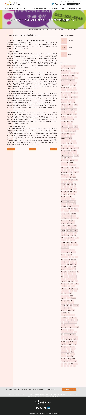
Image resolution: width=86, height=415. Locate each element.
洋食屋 (62, 286)
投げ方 (67, 87)
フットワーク (63, 90)
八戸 (62, 339)
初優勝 (71, 307)
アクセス (71, 73)
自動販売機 (63, 230)
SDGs (69, 329)
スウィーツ (71, 97)
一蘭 (68, 240)
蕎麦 (75, 235)
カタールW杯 (67, 213)
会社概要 (62, 70)
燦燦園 (74, 269)
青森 (69, 220)
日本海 (77, 218)
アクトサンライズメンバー (65, 75)
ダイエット (67, 174)
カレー (62, 261)
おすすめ (74, 344)
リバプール (68, 252)
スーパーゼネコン (64, 138)
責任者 (71, 186)
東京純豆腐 (76, 155)
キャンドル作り (70, 145)
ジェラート (73, 102)
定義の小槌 (75, 225)
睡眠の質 (71, 162)
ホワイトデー (68, 196)
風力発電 (74, 177)
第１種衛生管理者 (64, 172)
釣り (68, 264)
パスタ (71, 254)
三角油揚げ (63, 225)
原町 (69, 312)
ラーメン (62, 189)
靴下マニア (63, 196)
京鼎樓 (62, 283)
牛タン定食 (63, 341)
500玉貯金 (74, 90)
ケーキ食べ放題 (68, 201)
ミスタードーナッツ (64, 317)
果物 (65, 286)
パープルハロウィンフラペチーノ (67, 332)
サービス (62, 68)
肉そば (62, 111)
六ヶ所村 (65, 339)
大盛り (62, 174)
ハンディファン (67, 259)
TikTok (70, 119)
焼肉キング (71, 237)
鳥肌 (62, 186)
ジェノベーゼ (76, 305)
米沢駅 (72, 351)
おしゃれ (75, 191)
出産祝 (66, 324)
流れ (62, 293)
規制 (76, 257)
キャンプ (75, 264)
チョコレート (63, 143)
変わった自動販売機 (69, 230)
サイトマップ (55, 396)
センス (65, 182)
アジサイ (68, 298)
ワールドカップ (63, 128)
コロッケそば (66, 211)
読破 (75, 184)
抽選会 (73, 220)
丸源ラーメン (74, 109)
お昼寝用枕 (72, 160)
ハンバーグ (76, 283)
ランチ (66, 104)
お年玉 (76, 92)
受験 (69, 208)
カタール (62, 223)
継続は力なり (66, 186)
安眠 (65, 157)
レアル (70, 269)
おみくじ (68, 356)
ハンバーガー (63, 184)
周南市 (62, 344)
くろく (69, 266)
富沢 (69, 286)
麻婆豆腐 (62, 99)
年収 (76, 363)
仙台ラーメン (70, 232)
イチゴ (62, 271)
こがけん (62, 288)
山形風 (66, 346)
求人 (66, 177)
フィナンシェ (68, 288)
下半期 (73, 288)
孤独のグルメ (63, 240)
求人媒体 (67, 68)
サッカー (71, 126)
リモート (62, 179)
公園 (69, 281)
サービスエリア (73, 242)
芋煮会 (62, 346)
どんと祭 (62, 85)
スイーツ (62, 201)
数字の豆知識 (63, 206)
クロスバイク (63, 136)
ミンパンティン (63, 102)
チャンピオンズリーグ (65, 247)
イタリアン (63, 254)
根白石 (65, 145)
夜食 (70, 322)
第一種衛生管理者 (64, 215)
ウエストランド (63, 351)
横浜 (62, 334)
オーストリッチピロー (65, 160)
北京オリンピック (73, 165)
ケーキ (68, 121)
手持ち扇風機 (73, 259)
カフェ (76, 97)
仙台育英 (66, 307)
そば (62, 211)
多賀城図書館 (67, 150)
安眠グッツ (69, 157)
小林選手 (71, 167)
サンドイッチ (69, 203)
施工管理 (70, 339)
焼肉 (71, 174)
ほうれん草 (67, 191)
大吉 (72, 356)
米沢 (73, 128)
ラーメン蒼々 (67, 300)
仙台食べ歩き (72, 223)
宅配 (66, 179)
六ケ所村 (62, 177)
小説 (65, 271)
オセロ (73, 179)
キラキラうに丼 (70, 303)
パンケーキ (63, 305)
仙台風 (70, 346)
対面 (68, 136)
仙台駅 (62, 119)
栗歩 (70, 131)
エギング (62, 329)
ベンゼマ (62, 252)
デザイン (64, 194)
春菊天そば (72, 211)
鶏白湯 (75, 332)
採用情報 (76, 73)
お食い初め (74, 361)
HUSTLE (70, 276)
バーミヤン (66, 322)
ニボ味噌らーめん (71, 310)
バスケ (75, 276)
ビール (62, 218)
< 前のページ (11, 149)
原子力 (70, 177)
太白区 (70, 293)
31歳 (69, 363)
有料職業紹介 (72, 68)
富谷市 (62, 324)
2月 (73, 119)
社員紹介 (73, 75)
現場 (66, 220)
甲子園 (62, 307)
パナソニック (63, 356)
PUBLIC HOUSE (64, 155)
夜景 (69, 109)
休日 (71, 87)
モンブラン (66, 131)
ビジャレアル (73, 252)
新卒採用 (62, 80)
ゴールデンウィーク (64, 257)
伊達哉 (71, 295)
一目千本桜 (67, 235)
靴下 (71, 191)
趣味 (62, 145)
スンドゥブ (71, 155)
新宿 (75, 341)
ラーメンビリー (63, 208)
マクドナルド (70, 182)
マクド (68, 184)
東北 (74, 339)
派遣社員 (72, 363)
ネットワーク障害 (69, 114)
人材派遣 (74, 65)
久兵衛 (75, 232)
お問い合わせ (68, 70)
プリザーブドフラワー (74, 148)
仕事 (62, 182)
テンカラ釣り (63, 264)
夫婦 (71, 143)
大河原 (71, 235)
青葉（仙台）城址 (64, 109)
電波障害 (62, 114)
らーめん (62, 269)
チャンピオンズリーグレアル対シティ (67, 249)
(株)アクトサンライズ (72, 82)
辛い (62, 157)
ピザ (67, 254)
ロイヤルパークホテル (65, 295)
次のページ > (53, 149)
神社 (71, 85)
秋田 (68, 353)
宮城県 (62, 65)
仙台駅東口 (74, 266)
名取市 (67, 305)
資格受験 (70, 172)
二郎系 (65, 232)
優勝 (66, 269)
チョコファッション (73, 317)
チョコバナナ (68, 225)
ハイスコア (69, 90)
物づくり (75, 143)
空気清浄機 (72, 353)
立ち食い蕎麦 (63, 353)
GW (70, 257)
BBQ (71, 264)
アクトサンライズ (64, 82)
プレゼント (71, 104)
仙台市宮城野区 (63, 312)
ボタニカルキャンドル (65, 148)
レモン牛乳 (63, 242)
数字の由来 (69, 206)
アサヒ (73, 218)
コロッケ (71, 261)
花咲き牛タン (63, 298)
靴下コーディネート (71, 194)
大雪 (62, 131)
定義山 (67, 223)
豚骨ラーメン (72, 240)
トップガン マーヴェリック (71, 278)
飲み (69, 179)
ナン (67, 341)
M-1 (68, 351)
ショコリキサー (71, 324)
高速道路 (68, 242)
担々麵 (76, 281)
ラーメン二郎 (75, 172)
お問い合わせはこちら (72, 4)
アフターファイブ (69, 189)
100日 (69, 358)
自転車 (73, 133)
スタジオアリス (63, 358)
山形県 (77, 128)
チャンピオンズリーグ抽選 (65, 315)
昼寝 (76, 160)
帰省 (73, 257)
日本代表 (75, 126)
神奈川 (65, 363)
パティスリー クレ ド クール (70, 334)
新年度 (62, 213)
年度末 (77, 211)
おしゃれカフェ (73, 150)
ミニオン (62, 92)
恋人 (68, 143)
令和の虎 (70, 138)
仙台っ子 (75, 189)
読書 (72, 184)
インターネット (70, 116)
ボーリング (63, 87)
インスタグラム (67, 133)
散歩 (76, 261)
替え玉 (66, 111)
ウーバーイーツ (75, 206)
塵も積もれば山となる (69, 92)
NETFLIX (66, 276)
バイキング (67, 261)
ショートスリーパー (64, 165)
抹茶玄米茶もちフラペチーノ (66, 361)
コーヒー (74, 201)
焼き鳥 (62, 266)
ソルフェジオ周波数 (64, 162)
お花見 (62, 235)
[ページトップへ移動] (78, 389)
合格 (69, 215)
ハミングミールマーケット (70, 99)
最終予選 (69, 128)
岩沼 (62, 237)
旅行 (62, 259)
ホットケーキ (63, 203)
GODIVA (72, 286)
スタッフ (67, 85)
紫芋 (72, 329)
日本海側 (62, 220)
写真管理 (73, 358)
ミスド (73, 315)
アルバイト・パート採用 (70, 80)
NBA (62, 276)
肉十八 (72, 300)
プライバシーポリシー (65, 73)
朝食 (62, 363)
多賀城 (62, 150)
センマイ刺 (67, 283)
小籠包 (72, 281)
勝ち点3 (70, 344)
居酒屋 (66, 119)
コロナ (75, 85)
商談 (71, 136)
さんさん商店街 (63, 303)
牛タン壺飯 (75, 322)
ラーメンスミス (63, 310)
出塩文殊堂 (74, 298)
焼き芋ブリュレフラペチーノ (66, 327)
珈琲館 (74, 203)
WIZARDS (71, 341)
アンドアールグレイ (64, 97)
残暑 (62, 322)
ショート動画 (63, 121)
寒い (72, 208)
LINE (74, 87)
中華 (69, 102)
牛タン (75, 116)
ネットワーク (63, 116)
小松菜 (62, 191)
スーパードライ (67, 218)
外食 (71, 305)
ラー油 (76, 230)
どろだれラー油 (71, 111)
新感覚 (62, 133)
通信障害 (75, 114)
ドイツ (66, 344)
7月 (76, 288)
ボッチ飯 (76, 237)
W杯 (73, 346)
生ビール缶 (74, 215)
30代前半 (75, 104)
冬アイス (76, 167)
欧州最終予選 (73, 213)
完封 (76, 179)
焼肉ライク (66, 237)
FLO (72, 121)
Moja (66, 266)
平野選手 (62, 167)
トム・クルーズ (63, 281)
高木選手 (67, 167)
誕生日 (62, 104)
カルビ (71, 283)
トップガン (63, 278)
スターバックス (75, 327)
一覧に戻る (32, 149)
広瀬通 (74, 131)
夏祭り (62, 300)
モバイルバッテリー (64, 126)
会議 (75, 186)
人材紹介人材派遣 (68, 65)
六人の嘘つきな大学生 (72, 271)
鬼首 (62, 232)
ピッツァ (65, 293)
